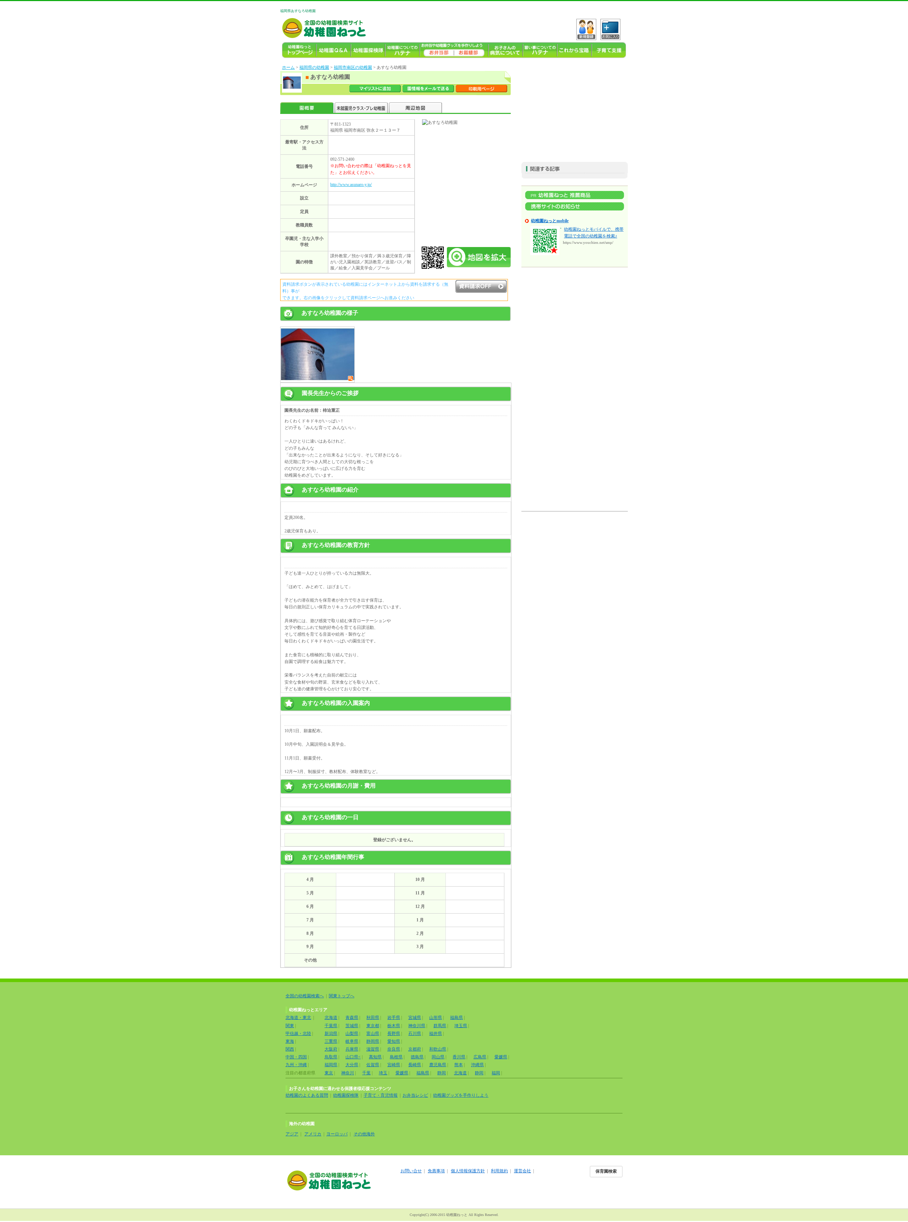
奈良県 (393, 1049)
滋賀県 (372, 1049)
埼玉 (383, 1072)
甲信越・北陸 (298, 1033)
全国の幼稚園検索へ (305, 995)
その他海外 (364, 1133)
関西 (290, 1049)
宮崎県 (393, 1064)
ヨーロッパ (337, 1133)
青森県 (351, 1017)
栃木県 (393, 1025)
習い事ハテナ (540, 50)
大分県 (351, 1064)
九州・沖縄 (296, 1064)
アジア (292, 1133)
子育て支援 (609, 50)
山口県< (353, 1056)
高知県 (375, 1056)
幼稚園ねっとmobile (550, 220)
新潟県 (331, 1033)
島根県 (396, 1056)
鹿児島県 (437, 1064)
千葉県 (331, 1025)
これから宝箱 (574, 50)
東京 (329, 1072)
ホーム (288, 67)
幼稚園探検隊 (368, 50)
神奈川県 (416, 1025)
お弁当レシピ (415, 1095)
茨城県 (351, 1025)
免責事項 (436, 1170)
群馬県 (439, 1025)
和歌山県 (437, 1049)
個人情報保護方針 (468, 1170)
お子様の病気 (505, 50)
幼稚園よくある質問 (333, 50)
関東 (290, 1025)
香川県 (459, 1056)
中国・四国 (296, 1056)
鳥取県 (331, 1056)
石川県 (414, 1033)
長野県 (393, 1033)
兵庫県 (351, 1049)
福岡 (496, 1072)
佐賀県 (372, 1064)
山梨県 (351, 1033)
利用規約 (499, 1170)
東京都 (372, 1025)
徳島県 (417, 1056)
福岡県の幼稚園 (314, 67)
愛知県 (393, 1041)
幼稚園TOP (299, 50)
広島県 (480, 1056)
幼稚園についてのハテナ (402, 50)
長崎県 (414, 1064)
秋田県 (372, 1017)
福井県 (435, 1033)
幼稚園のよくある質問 (307, 1095)
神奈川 (347, 1072)
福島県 (456, 1017)
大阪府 (331, 1049)
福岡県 (331, 1064)
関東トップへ (341, 995)
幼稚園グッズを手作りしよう (460, 1095)
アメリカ (312, 1133)
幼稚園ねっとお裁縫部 (471, 50)
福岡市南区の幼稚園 (353, 67)
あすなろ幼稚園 (330, 77)
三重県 (331, 1041)
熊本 (458, 1064)
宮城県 (414, 1017)
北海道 (331, 1017)
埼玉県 (460, 1025)
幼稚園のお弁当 (437, 50)
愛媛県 (500, 1056)
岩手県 (393, 1017)
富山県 (372, 1033)
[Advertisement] (574, 108)
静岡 (441, 1072)
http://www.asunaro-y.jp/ (351, 184)
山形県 (435, 1017)
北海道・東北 (298, 1017)
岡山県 (438, 1056)
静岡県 (372, 1041)
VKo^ (586, 29)
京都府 (414, 1049)
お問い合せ (411, 1170)
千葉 (366, 1072)
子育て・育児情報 (381, 1095)
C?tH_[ (610, 29)
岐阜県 (351, 1041)
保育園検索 (606, 1171)
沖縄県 (477, 1064)
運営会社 (522, 1170)
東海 (290, 1041)
